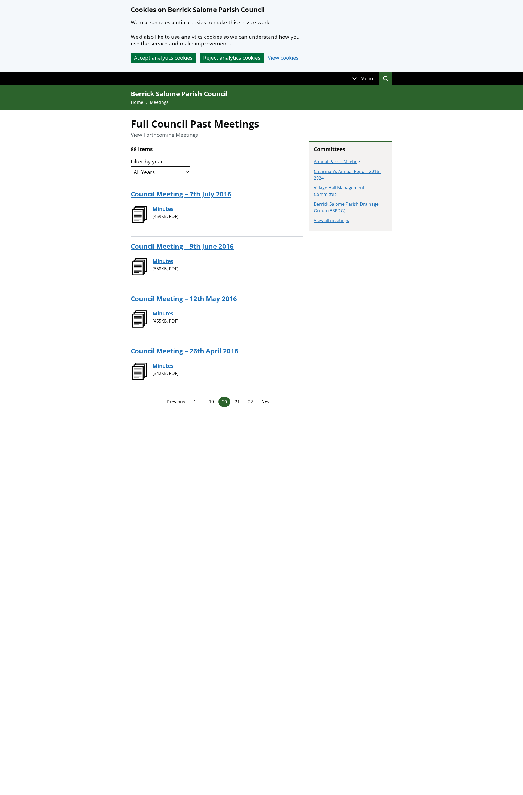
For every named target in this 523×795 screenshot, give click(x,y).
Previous (176, 402)
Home (137, 102)
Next (266, 402)
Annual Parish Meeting (337, 162)
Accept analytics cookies (163, 57)
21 (237, 402)
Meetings (159, 102)
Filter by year (147, 161)
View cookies (283, 57)
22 (250, 402)
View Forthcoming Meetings (164, 135)
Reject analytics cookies (231, 57)
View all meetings (331, 220)
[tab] (362, 78)
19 (211, 402)
